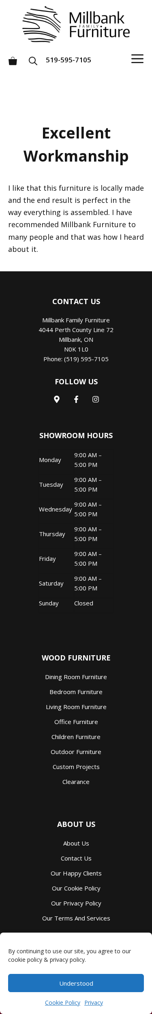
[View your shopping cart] (13, 57)
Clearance (76, 782)
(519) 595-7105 (86, 359)
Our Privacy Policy (76, 903)
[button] (36, 57)
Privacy (93, 1002)
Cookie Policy (62, 1002)
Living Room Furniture (76, 707)
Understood (76, 983)
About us (76, 843)
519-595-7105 (68, 59)
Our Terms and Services (76, 918)
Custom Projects (76, 767)
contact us (76, 858)
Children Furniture (76, 737)
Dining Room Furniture (76, 677)
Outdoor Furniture (76, 752)
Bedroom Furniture (76, 692)
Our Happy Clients (76, 873)
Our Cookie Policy (76, 888)
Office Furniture (76, 722)
